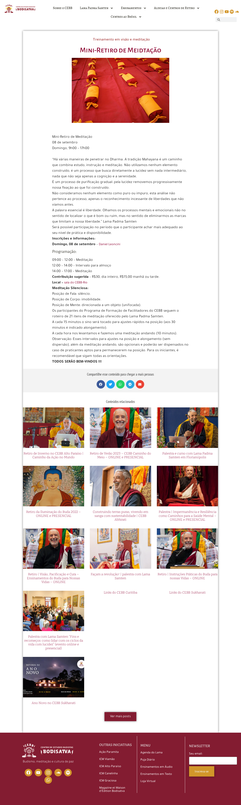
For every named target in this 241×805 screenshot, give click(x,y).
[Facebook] (28, 772)
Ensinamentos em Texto (156, 774)
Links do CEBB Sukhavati (187, 593)
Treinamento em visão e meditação (121, 40)
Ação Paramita (109, 752)
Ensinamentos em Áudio (156, 767)
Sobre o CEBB (62, 8)
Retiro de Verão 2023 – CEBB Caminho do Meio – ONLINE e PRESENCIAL (120, 455)
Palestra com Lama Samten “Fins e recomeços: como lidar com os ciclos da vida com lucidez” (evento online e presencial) (53, 642)
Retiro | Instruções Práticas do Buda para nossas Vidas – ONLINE (187, 576)
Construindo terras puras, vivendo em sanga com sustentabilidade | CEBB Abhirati (120, 516)
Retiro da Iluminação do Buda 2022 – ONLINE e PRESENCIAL (53, 514)
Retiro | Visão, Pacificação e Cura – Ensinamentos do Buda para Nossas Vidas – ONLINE (53, 578)
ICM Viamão (107, 759)
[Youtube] (38, 772)
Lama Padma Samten (94, 8)
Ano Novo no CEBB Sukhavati (54, 703)
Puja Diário (147, 760)
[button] (101, 384)
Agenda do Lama (151, 752)
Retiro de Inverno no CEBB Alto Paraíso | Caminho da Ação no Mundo (53, 455)
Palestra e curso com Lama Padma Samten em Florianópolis (187, 455)
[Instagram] (48, 772)
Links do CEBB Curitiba (120, 593)
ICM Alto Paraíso (110, 766)
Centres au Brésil (124, 17)
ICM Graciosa (107, 781)
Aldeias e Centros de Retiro (174, 8)
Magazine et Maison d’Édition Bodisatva (112, 790)
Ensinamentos (131, 8)
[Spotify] (68, 772)
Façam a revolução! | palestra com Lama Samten (120, 576)
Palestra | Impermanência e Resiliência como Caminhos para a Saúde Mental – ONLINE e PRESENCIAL (187, 516)
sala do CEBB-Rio (75, 283)
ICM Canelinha (108, 773)
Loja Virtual (148, 781)
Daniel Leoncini (109, 244)
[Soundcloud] (58, 772)
